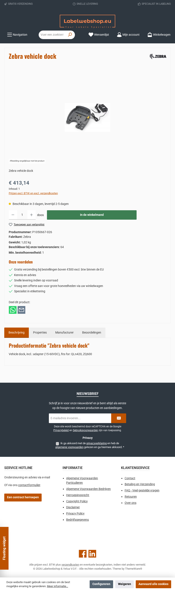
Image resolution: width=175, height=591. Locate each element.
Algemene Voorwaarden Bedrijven (88, 489)
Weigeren (124, 584)
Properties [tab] (40, 332)
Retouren (131, 496)
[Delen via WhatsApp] (13, 310)
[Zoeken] (70, 35)
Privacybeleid (61, 430)
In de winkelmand (92, 215)
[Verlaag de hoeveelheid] (13, 215)
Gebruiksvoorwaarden (85, 430)
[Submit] (118, 418)
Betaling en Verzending (140, 484)
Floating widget (4, 548)
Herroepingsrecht (77, 495)
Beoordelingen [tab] (91, 332)
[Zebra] (157, 55)
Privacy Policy (75, 513)
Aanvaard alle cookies (153, 584)
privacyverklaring (96, 443)
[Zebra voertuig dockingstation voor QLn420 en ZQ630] (87, 117)
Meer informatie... (57, 586)
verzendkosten (70, 564)
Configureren (101, 584)
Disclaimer (73, 507)
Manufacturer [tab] (64, 332)
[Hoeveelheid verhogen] (31, 215)
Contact (130, 478)
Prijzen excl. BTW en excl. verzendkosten (33, 193)
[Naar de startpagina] (87, 21)
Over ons (130, 503)
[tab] (16, 333)
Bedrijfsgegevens (77, 520)
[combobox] (52, 35)
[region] (87, 117)
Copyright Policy (77, 501)
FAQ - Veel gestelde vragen (142, 490)
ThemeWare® (133, 568)
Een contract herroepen (23, 497)
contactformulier (29, 485)
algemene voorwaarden (69, 447)
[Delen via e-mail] (21, 310)
